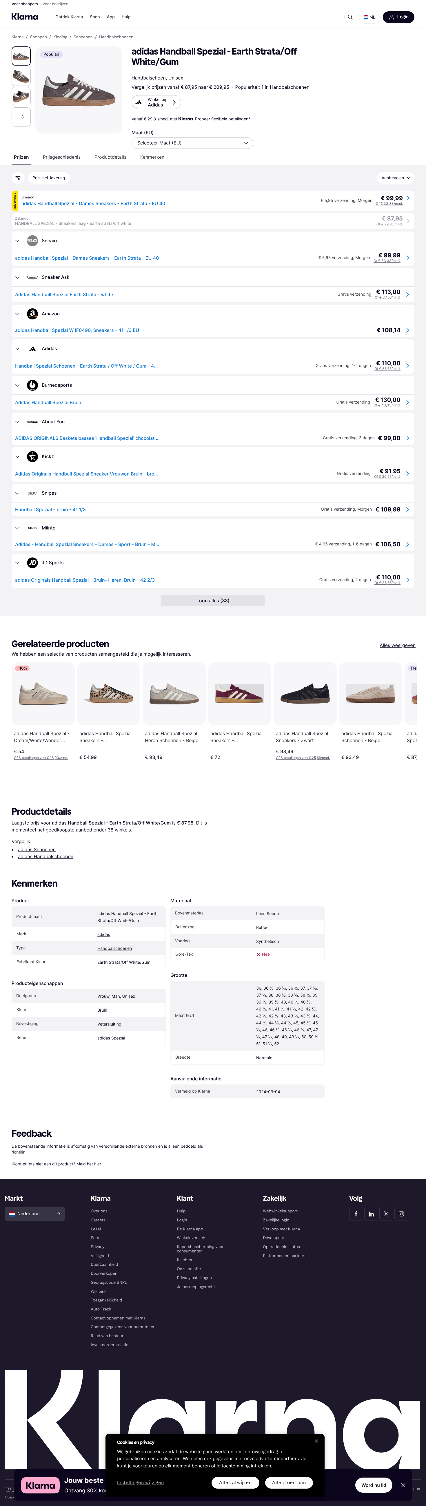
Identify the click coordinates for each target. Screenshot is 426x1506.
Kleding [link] (60, 37)
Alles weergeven (398, 645)
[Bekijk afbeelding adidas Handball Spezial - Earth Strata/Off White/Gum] (21, 56)
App (111, 17)
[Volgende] (406, 711)
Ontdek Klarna (69, 17)
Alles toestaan (289, 1482)
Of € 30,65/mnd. (387, 476)
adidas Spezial (111, 1038)
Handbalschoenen (290, 87)
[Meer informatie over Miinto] (17, 528)
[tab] (21, 157)
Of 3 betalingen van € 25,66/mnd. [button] (303, 757)
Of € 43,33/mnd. (387, 405)
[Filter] (18, 178)
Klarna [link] (17, 37)
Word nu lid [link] (373, 1485)
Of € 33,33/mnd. (389, 203)
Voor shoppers (25, 4)
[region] (215, 1465)
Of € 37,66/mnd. (387, 297)
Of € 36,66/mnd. (387, 368)
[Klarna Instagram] (401, 1214)
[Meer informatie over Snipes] (17, 493)
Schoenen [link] (83, 37)
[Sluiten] (316, 1441)
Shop (95, 17)
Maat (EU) (143, 132)
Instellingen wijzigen (140, 1483)
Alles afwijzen (235, 1482)
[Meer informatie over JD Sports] (17, 563)
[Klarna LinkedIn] (371, 1214)
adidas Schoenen (37, 849)
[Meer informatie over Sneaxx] (17, 241)
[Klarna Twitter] (386, 1214)
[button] (370, 17)
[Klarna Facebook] (356, 1214)
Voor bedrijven (55, 4)
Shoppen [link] (38, 37)
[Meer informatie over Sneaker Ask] (17, 277)
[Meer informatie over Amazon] (17, 314)
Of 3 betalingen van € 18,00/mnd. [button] (41, 757)
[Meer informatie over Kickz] (17, 456)
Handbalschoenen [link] (116, 37)
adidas (103, 934)
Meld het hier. (89, 1163)
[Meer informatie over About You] (17, 422)
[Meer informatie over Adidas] (17, 349)
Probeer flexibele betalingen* (222, 118)
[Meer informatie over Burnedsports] (17, 385)
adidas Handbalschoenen (45, 856)
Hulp (126, 17)
